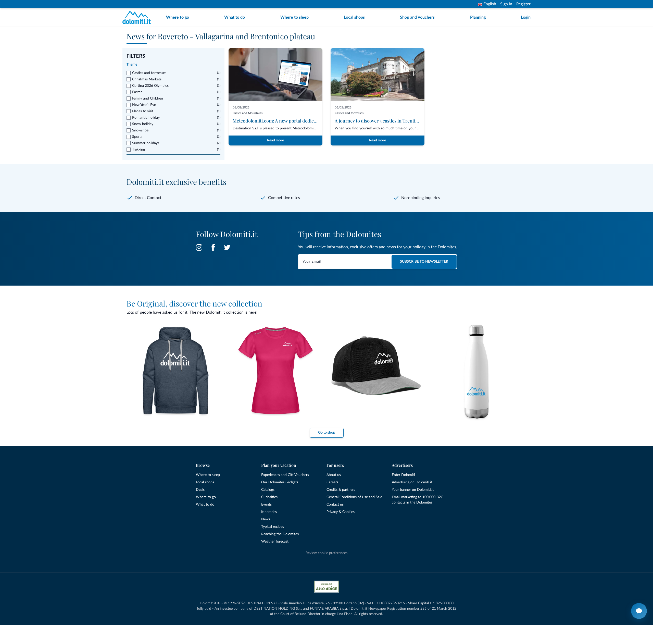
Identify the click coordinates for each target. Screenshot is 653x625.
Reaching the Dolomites (280, 534)
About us (333, 475)
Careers (332, 482)
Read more (275, 140)
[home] (138, 17)
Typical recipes (272, 527)
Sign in (506, 4)
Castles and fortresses (149, 73)
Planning (478, 17)
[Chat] (639, 611)
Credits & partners (340, 490)
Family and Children (147, 98)
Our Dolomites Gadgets (279, 482)
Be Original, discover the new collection (194, 303)
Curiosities (269, 497)
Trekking (138, 149)
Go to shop (326, 432)
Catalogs (267, 490)
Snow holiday (142, 124)
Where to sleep (294, 17)
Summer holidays (145, 143)
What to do (234, 17)
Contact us (335, 504)
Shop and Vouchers (417, 17)
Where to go (177, 17)
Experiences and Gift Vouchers (285, 475)
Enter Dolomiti (403, 475)
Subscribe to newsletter (424, 261)
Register (523, 4)
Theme (132, 64)
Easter (137, 92)
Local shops (354, 17)
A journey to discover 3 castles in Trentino (378, 121)
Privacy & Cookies (340, 512)
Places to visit (142, 111)
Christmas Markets (146, 79)
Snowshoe (140, 130)
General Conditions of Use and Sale (354, 497)
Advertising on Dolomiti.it (412, 482)
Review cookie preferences (326, 553)
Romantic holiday (146, 117)
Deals (200, 490)
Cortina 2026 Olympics (150, 86)
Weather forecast (274, 541)
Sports (137, 137)
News (265, 519)
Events (266, 504)
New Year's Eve (144, 105)
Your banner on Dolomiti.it (413, 490)
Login (526, 17)
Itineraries (269, 512)
